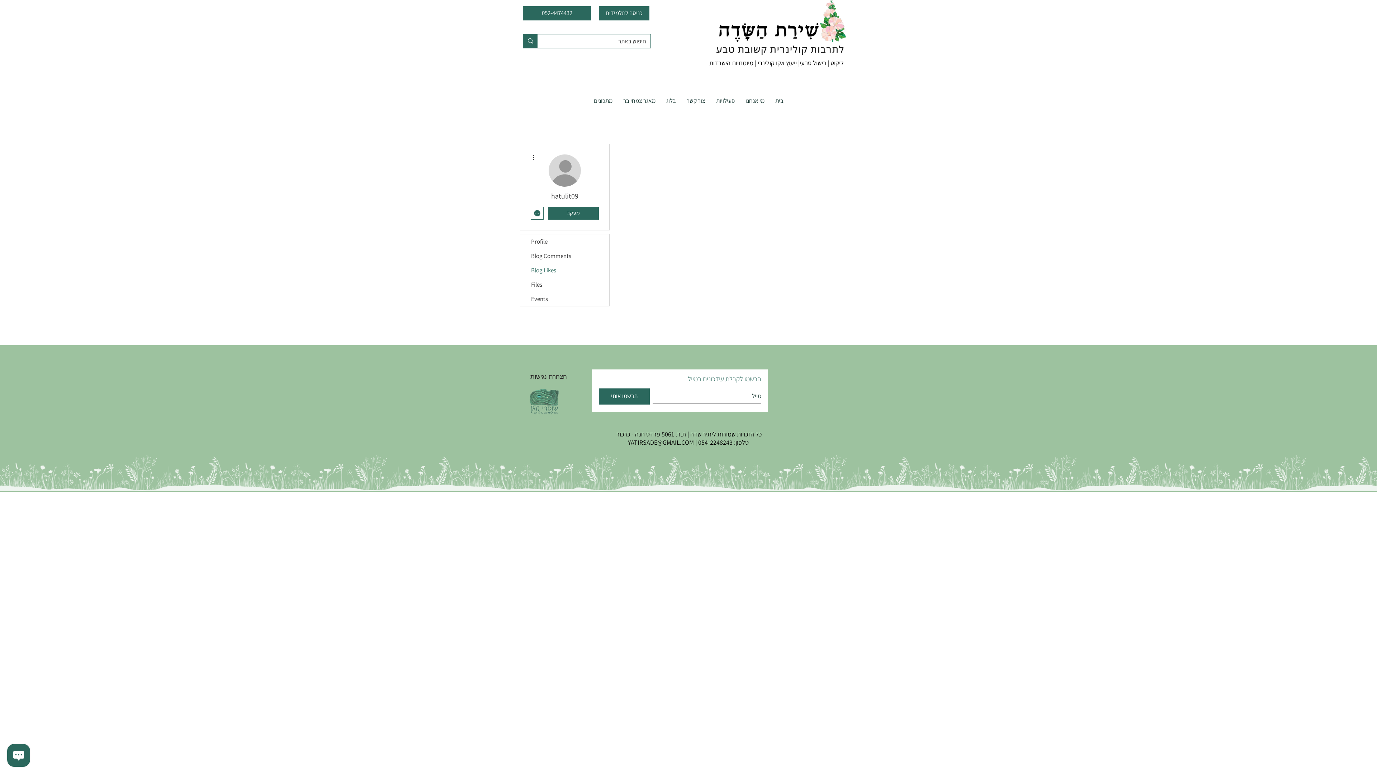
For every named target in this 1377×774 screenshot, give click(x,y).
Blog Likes (543, 270)
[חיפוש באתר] (530, 41)
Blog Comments (551, 256)
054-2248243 (715, 442)
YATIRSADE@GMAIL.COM (661, 442)
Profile (539, 241)
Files (536, 284)
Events (539, 299)
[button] (725, 101)
